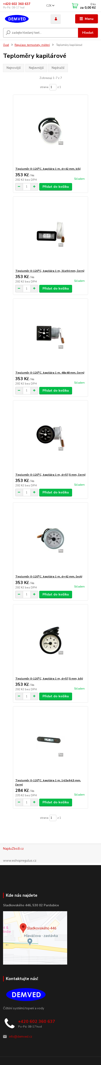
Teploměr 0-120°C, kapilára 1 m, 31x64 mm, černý (49, 271)
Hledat (87, 32)
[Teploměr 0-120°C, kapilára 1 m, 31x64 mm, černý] (50, 233)
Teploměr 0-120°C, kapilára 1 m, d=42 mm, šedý (48, 576)
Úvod (6, 45)
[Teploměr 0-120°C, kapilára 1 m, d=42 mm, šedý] (50, 538)
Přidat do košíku (56, 186)
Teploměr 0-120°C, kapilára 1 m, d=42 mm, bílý (48, 169)
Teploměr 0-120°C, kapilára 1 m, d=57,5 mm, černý (50, 475)
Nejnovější (14, 68)
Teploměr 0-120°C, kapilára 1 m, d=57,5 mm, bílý (49, 678)
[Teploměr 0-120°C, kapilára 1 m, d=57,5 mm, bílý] (50, 640)
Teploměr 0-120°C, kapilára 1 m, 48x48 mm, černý (49, 373)
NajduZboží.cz (13, 848)
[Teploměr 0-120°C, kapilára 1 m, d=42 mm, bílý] (50, 131)
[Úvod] (23, 19)
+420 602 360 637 (16, 4)
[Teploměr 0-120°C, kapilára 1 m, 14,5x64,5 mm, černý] (50, 742)
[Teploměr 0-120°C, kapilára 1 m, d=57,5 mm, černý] (50, 437)
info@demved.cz (20, 1037)
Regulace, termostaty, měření (32, 45)
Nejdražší (58, 68)
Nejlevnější (36, 68)
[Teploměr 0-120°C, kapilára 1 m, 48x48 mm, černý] (50, 335)
